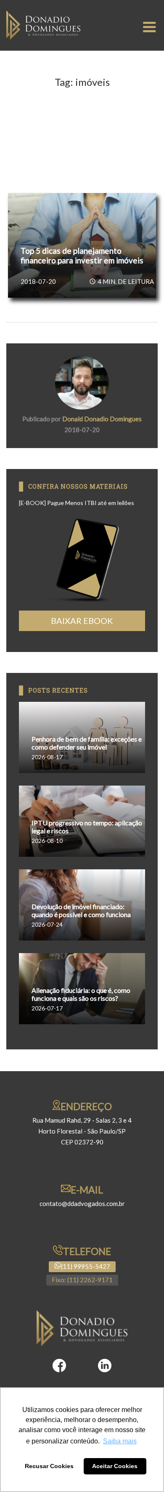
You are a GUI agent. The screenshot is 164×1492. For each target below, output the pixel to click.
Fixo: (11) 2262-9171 (82, 1279)
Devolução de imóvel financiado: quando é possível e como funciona (81, 910)
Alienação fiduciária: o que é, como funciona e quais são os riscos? (81, 994)
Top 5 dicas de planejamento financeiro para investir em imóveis (82, 255)
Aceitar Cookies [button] (115, 1466)
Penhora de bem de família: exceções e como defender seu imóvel (87, 743)
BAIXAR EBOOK (82, 621)
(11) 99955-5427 (85, 1266)
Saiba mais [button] (120, 1441)
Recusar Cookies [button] (49, 1466)
